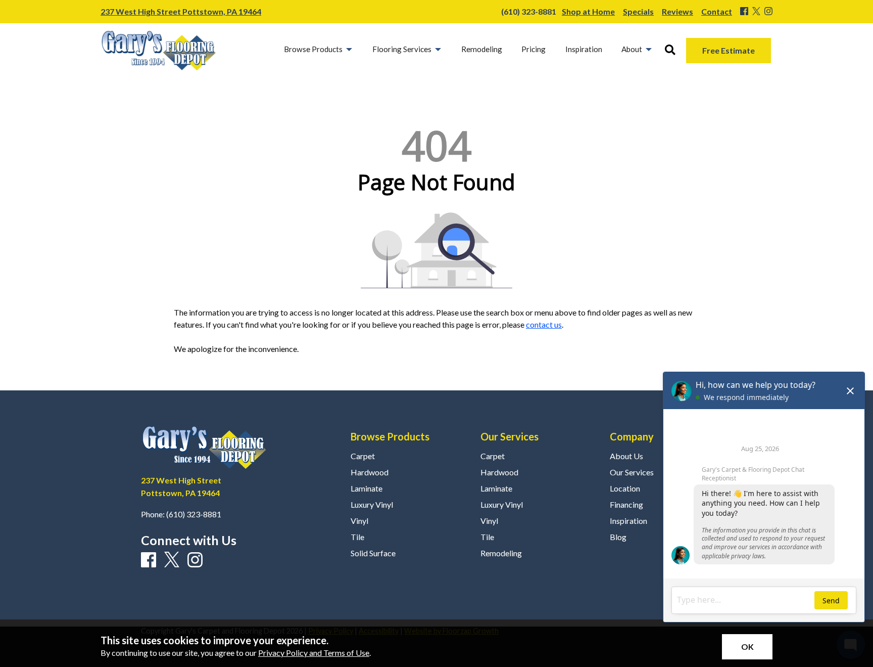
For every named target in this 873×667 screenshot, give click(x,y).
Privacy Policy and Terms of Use (313, 652)
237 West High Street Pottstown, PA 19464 (181, 11)
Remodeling (501, 553)
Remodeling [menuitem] (481, 49)
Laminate (366, 488)
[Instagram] (768, 11)
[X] (756, 11)
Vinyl (359, 521)
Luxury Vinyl (372, 505)
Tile (357, 537)
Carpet (363, 456)
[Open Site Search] (670, 50)
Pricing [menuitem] (533, 49)
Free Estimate (728, 50)
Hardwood (370, 472)
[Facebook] (744, 11)
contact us (544, 324)
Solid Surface (373, 553)
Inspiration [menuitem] (583, 49)
